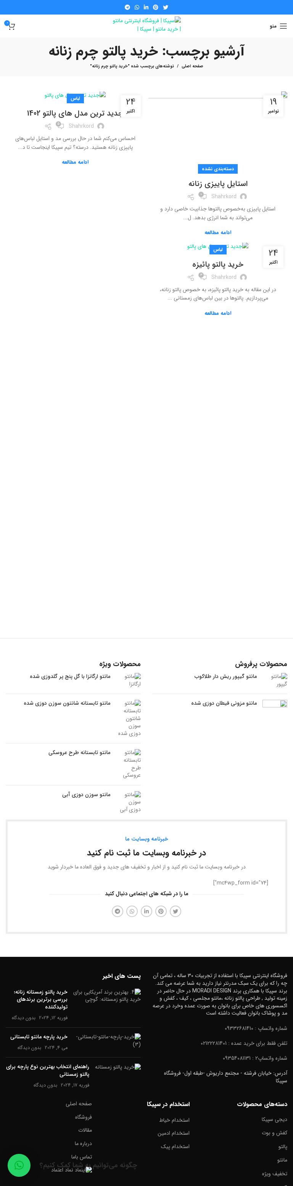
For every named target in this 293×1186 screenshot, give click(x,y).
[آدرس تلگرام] (127, 7)
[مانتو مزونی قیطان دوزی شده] (274, 712)
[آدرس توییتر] (166, 7)
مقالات (85, 1130)
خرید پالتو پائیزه (217, 264)
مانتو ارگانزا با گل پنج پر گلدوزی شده (70, 677)
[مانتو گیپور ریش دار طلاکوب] (274, 680)
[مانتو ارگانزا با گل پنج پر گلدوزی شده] (128, 680)
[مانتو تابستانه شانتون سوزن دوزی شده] (128, 718)
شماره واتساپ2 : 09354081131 (255, 1058)
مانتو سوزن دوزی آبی (86, 795)
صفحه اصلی (192, 67)
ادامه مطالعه (217, 232)
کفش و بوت (274, 1133)
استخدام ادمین (174, 1133)
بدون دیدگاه (23, 1018)
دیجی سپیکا (274, 1119)
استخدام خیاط (174, 1120)
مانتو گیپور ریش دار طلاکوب (226, 677)
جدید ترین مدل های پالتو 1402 (75, 113)
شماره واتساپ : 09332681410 (256, 1028)
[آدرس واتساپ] (137, 7)
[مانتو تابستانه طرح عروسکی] (128, 764)
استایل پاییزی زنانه (218, 184)
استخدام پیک (175, 1146)
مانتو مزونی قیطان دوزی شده (224, 703)
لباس (75, 98)
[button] (19, 1165)
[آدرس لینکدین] (146, 7)
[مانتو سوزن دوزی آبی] (128, 802)
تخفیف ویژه (274, 1174)
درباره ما (83, 1143)
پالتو (283, 1146)
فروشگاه (83, 1117)
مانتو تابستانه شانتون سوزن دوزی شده (67, 703)
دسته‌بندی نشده (218, 169)
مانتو (282, 1160)
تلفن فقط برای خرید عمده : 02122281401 (244, 1043)
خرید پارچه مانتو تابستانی (39, 1037)
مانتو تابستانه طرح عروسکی (79, 753)
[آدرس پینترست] (156, 7)
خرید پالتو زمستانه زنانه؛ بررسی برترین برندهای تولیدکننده (41, 999)
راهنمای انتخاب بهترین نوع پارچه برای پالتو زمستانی (47, 1070)
